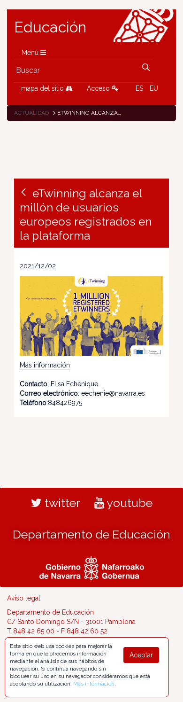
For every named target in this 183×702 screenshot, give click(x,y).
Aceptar (141, 655)
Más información (45, 365)
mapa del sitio (43, 88)
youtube (128, 503)
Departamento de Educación (91, 534)
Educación (50, 27)
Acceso (99, 88)
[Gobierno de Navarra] (91, 567)
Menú (31, 52)
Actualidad (31, 112)
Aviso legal (23, 598)
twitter (61, 503)
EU (154, 88)
